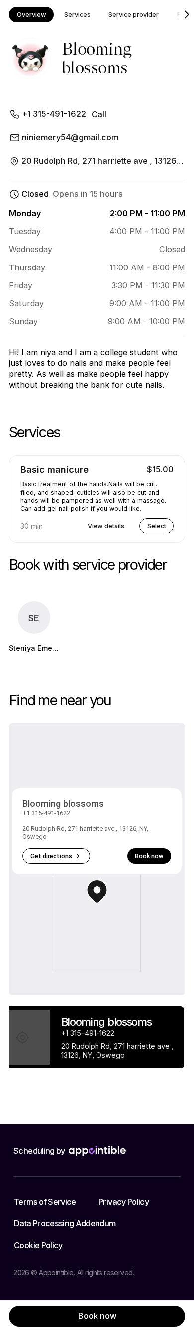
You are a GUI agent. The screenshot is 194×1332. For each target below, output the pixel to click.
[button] (97, 891)
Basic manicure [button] (54, 470)
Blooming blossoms (63, 804)
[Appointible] (97, 1151)
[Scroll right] (187, 15)
